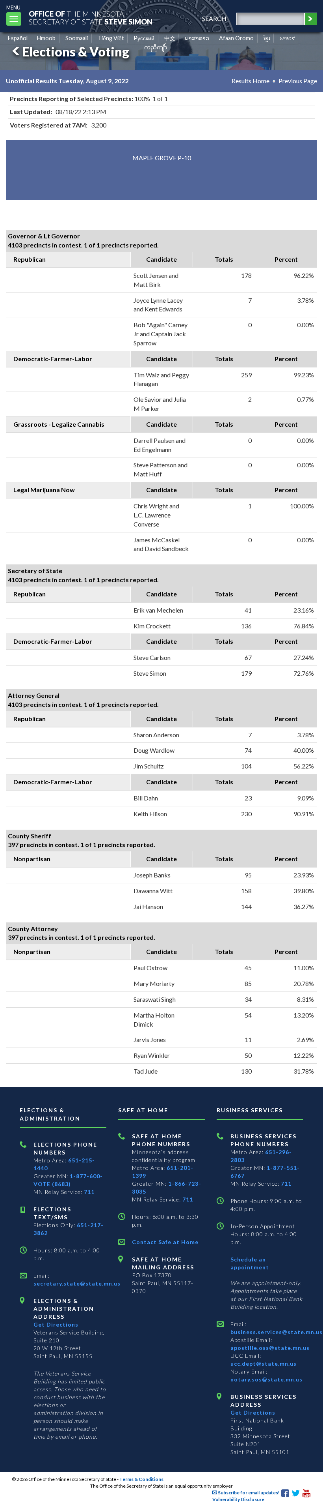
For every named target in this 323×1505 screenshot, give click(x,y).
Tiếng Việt (111, 38)
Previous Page (297, 80)
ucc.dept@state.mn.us (263, 1363)
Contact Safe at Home (165, 1242)
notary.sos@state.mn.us (266, 1379)
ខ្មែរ (267, 38)
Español (18, 38)
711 (89, 1191)
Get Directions (55, 1324)
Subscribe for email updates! (248, 1493)
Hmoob (46, 38)
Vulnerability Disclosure (238, 1499)
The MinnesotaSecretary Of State (90, 17)
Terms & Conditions (141, 1479)
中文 (169, 38)
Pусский (144, 38)
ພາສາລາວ (197, 38)
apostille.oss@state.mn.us (270, 1347)
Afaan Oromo (236, 38)
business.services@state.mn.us (276, 1332)
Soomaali (76, 38)
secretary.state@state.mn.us (77, 1283)
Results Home (250, 80)
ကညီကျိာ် (155, 47)
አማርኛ (287, 38)
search (214, 18)
